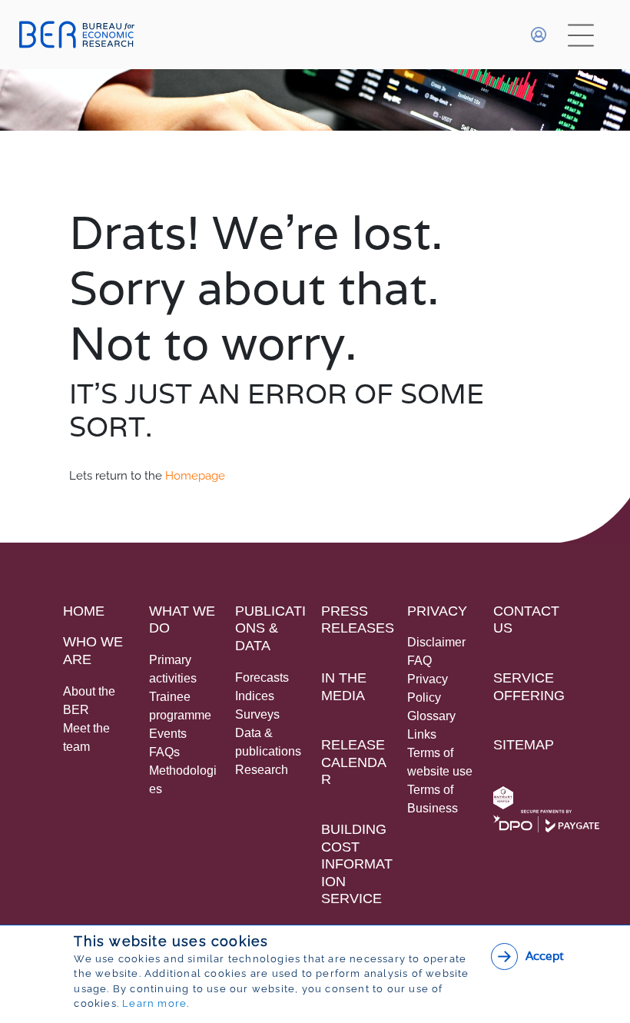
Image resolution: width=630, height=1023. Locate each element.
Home (83, 611)
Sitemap (523, 744)
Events (168, 733)
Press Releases (357, 619)
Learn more (154, 1003)
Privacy (437, 611)
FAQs (164, 752)
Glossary (431, 715)
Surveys (257, 714)
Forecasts (262, 677)
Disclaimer (436, 642)
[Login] (538, 34)
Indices (254, 695)
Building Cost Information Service (357, 864)
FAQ (419, 660)
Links (421, 734)
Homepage (195, 476)
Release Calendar (353, 762)
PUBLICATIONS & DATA (270, 628)
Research (261, 769)
